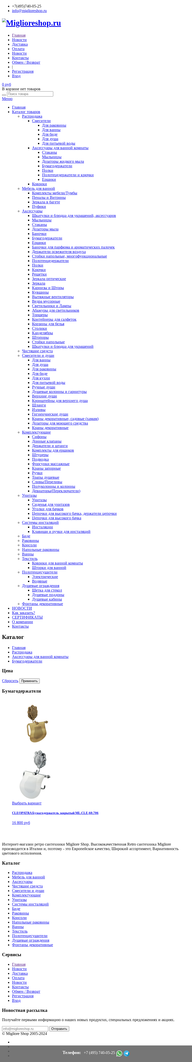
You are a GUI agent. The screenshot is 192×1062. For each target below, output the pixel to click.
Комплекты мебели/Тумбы (54, 193)
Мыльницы (52, 157)
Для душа (50, 139)
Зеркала (38, 283)
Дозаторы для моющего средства (60, 423)
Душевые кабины (47, 599)
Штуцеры (40, 455)
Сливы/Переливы (47, 482)
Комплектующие (36, 432)
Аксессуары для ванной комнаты (60, 148)
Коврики (39, 184)
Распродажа (32, 116)
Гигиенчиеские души (50, 414)
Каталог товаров (26, 112)
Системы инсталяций (40, 522)
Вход (16, 76)
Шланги (39, 405)
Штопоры (40, 337)
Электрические (45, 577)
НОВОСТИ (22, 608)
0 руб (6, 84)
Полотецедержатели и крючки (68, 175)
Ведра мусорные (46, 301)
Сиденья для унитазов (51, 504)
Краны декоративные (50, 428)
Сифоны (39, 437)
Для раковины (54, 125)
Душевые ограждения (40, 586)
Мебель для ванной (38, 188)
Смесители (41, 121)
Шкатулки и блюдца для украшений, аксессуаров (74, 215)
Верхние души (44, 396)
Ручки (37, 473)
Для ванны (51, 130)
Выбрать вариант (27, 803)
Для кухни (41, 378)
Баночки (39, 233)
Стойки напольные (48, 342)
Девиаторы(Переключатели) (56, 491)
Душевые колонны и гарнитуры (59, 391)
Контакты (20, 58)
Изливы (39, 409)
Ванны (28, 554)
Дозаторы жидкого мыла (63, 161)
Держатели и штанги (50, 446)
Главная (19, 35)
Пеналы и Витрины (49, 197)
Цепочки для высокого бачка (56, 518)
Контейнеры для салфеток (54, 319)
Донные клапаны (47, 441)
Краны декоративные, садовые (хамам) (65, 419)
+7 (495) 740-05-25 (99, 1052)
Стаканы (49, 152)
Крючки (39, 270)
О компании (22, 622)
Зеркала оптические (49, 279)
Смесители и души (38, 355)
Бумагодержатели (57, 166)
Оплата (18, 49)
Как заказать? (23, 613)
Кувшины (40, 292)
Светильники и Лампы (51, 306)
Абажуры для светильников (55, 310)
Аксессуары (32, 211)
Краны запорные (46, 468)
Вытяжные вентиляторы (53, 297)
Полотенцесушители (40, 572)
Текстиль (30, 558)
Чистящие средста (37, 351)
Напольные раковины (40, 549)
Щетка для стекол (47, 590)
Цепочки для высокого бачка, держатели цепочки (74, 513)
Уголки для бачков (48, 509)
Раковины (30, 540)
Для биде (50, 134)
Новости (19, 40)
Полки (47, 170)
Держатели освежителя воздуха (59, 252)
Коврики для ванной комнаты (57, 563)
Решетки (39, 274)
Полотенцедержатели (50, 261)
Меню (7, 99)
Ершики (49, 179)
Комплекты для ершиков (53, 450)
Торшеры (40, 315)
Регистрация (23, 71)
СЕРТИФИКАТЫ (27, 617)
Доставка (20, 44)
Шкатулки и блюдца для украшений (63, 346)
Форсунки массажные (51, 464)
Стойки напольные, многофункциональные (69, 256)
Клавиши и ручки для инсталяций (61, 531)
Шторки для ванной (49, 567)
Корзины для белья (48, 324)
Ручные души (43, 387)
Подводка (40, 459)
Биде (26, 536)
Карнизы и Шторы (48, 288)
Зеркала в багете (46, 202)
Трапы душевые (45, 477)
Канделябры (42, 333)
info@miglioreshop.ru (29, 11)
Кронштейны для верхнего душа (60, 400)
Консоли (29, 545)
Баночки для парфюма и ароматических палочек (73, 247)
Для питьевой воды (58, 143)
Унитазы (29, 495)
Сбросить (10, 681)
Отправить (59, 1029)
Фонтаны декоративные (42, 604)
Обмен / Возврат (26, 62)
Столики (39, 328)
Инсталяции (42, 527)
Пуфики (39, 206)
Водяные (39, 581)
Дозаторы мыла (45, 229)
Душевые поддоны (48, 595)
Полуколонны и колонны (53, 486)
